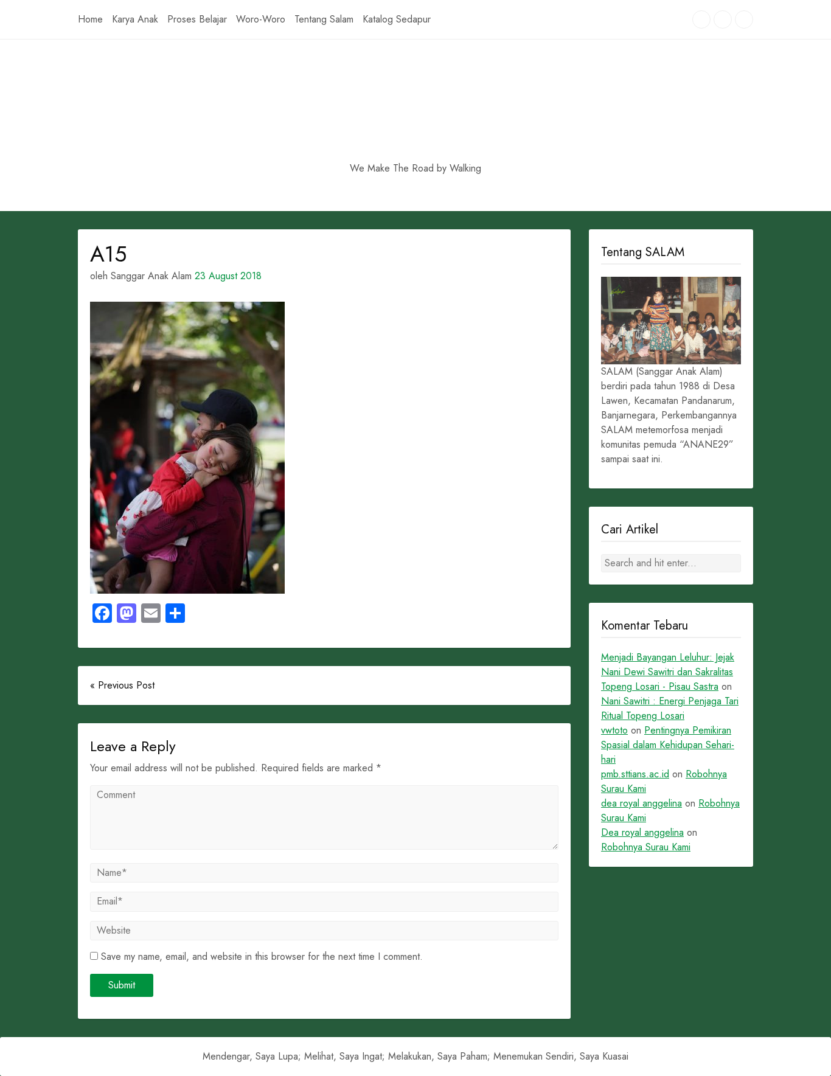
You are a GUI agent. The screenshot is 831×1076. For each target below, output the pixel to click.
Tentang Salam (323, 19)
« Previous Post (122, 685)
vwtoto (614, 730)
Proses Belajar (197, 19)
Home (90, 19)
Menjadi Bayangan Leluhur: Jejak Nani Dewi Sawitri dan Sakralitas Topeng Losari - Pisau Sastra (667, 671)
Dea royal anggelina (642, 832)
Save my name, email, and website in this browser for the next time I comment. (262, 956)
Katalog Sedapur (397, 19)
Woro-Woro (260, 19)
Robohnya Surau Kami (645, 847)
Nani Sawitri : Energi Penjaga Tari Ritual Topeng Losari (670, 708)
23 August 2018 (228, 276)
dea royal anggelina (641, 803)
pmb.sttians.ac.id (635, 774)
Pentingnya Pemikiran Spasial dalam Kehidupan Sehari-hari (667, 744)
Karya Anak (135, 19)
